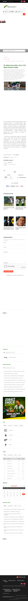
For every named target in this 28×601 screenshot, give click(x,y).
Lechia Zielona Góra (8, 590)
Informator (10, 425)
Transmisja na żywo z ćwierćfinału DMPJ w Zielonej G (13, 519)
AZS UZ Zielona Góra (8, 591)
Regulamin (4, 580)
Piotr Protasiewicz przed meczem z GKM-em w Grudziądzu (12, 514)
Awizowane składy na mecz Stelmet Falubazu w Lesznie (14, 371)
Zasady (10, 439)
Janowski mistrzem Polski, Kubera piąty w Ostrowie (13, 378)
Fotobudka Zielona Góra (7, 596)
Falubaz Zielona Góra (6, 589)
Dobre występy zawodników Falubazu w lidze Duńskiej (14, 375)
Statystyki (19, 11)
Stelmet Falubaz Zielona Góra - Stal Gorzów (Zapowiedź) (14, 389)
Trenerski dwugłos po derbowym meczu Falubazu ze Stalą (14, 380)
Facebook (21, 1)
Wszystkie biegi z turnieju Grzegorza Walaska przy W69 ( (14, 509)
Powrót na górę (22, 577)
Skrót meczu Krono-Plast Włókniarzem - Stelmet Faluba (14, 521)
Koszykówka (8, 352)
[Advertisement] (14, 34)
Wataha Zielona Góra (16, 590)
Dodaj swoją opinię (22, 177)
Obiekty (15, 425)
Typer (5, 425)
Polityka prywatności (11, 580)
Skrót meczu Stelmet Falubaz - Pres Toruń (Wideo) (13, 533)
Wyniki (10, 444)
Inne (13, 352)
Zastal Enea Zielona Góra (16, 589)
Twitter (23, 1)
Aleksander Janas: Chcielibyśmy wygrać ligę (12, 511)
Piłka (11, 352)
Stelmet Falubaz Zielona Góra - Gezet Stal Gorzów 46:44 (14, 382)
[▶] (23, 486)
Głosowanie (11, 435)
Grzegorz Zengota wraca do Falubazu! (11, 373)
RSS (24, 1)
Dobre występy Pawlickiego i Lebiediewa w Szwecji (13, 391)
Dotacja (12, 11)
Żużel (4, 352)
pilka (8, 59)
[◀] (4, 486)
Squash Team (15, 591)
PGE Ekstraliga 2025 (12, 357)
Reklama (5, 11)
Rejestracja (11, 1)
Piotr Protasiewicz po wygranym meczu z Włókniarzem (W (14, 524)
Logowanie (5, 1)
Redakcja (17, 154)
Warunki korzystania (20, 580)
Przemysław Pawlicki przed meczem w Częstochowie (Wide (13, 530)
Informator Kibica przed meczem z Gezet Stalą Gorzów (14, 384)
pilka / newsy (11, 157)
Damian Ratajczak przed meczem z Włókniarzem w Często (13, 527)
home (5, 59)
